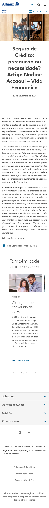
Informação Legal (24, 473)
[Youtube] (28, 432)
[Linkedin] (20, 432)
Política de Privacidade (24, 467)
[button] (32, 4)
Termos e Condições (24, 480)
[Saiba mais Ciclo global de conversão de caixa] (25, 283)
